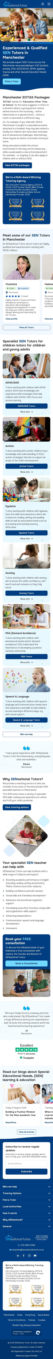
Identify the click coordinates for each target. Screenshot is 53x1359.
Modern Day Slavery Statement (27, 1325)
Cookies (41, 1320)
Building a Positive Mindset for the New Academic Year (21, 1113)
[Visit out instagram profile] (29, 1255)
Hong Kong (30, 1315)
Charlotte (11, 284)
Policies (31, 1320)
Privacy (15, 1334)
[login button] (42, 4)
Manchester (9, 1315)
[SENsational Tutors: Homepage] (15, 4)
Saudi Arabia (43, 1315)
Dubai (19, 1315)
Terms (22, 1334)
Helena (49, 284)
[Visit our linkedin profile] (17, 1255)
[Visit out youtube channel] (35, 1255)
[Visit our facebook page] (23, 1255)
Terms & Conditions (17, 1320)
